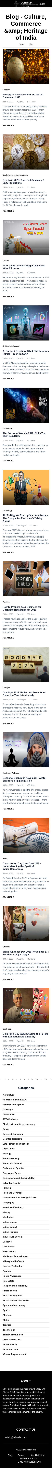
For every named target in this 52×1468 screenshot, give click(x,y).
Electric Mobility (11, 1158)
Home (22, 44)
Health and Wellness (13, 1207)
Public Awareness (12, 1276)
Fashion (7, 1188)
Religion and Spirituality (15, 1285)
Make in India (9, 1251)
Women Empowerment (14, 1354)
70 (45, 1079)
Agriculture (8, 1095)
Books (6, 1129)
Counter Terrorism (12, 1139)
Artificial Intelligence (13, 1104)
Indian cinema (10, 1222)
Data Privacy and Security (16, 1144)
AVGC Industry (10, 1119)
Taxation (7, 1325)
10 (36, 1079)
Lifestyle (7, 1241)
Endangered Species (13, 1168)
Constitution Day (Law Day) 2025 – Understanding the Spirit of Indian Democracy (22, 866)
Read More (8, 126)
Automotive (8, 1114)
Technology (9, 1330)
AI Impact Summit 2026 (15, 1099)
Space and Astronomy (14, 1305)
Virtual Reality (10, 1344)
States (6, 1320)
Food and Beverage (13, 1192)
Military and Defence (13, 1261)
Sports (6, 1310)
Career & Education (13, 1134)
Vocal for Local (10, 1349)
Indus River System (12, 1236)
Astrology (8, 1109)
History (6, 1212)
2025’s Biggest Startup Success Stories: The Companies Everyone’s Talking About (26, 518)
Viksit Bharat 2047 (12, 1339)
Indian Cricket (10, 1227)
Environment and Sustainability (18, 1178)
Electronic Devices (12, 1163)
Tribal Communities (13, 1334)
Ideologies (8, 1217)
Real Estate (8, 1281)
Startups (7, 1315)
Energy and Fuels (12, 1173)
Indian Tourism (10, 1232)
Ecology (7, 1153)
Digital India (9, 1148)
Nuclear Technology (13, 1266)
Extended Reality (11, 1183)
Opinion (7, 1271)
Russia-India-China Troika (16, 1300)
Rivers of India (10, 1290)
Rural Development (12, 1295)
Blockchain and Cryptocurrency (19, 1124)
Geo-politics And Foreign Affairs (19, 1197)
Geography (8, 1202)
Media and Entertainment (15, 1256)
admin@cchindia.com (15, 1437)
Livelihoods (8, 1246)
